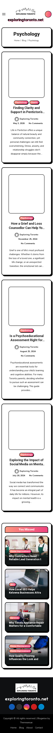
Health (34, 102)
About (29, 727)
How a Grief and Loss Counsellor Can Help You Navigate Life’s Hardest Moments (26, 230)
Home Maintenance (20, 646)
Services (14, 617)
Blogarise (42, 718)
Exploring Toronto (29, 118)
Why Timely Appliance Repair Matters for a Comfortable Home (26, 626)
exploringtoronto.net (25, 20)
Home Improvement (20, 551)
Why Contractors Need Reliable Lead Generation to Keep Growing (26, 559)
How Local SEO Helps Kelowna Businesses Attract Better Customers (26, 592)
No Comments (36, 123)
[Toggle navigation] (3, 14)
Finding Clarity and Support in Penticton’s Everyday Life (26, 112)
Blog (21, 727)
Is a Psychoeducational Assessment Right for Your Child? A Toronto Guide (27, 342)
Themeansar (26, 722)
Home (13, 727)
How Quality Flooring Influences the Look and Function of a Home (23, 659)
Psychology (21, 102)
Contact (39, 727)
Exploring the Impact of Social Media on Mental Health (27, 464)
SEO (12, 584)
